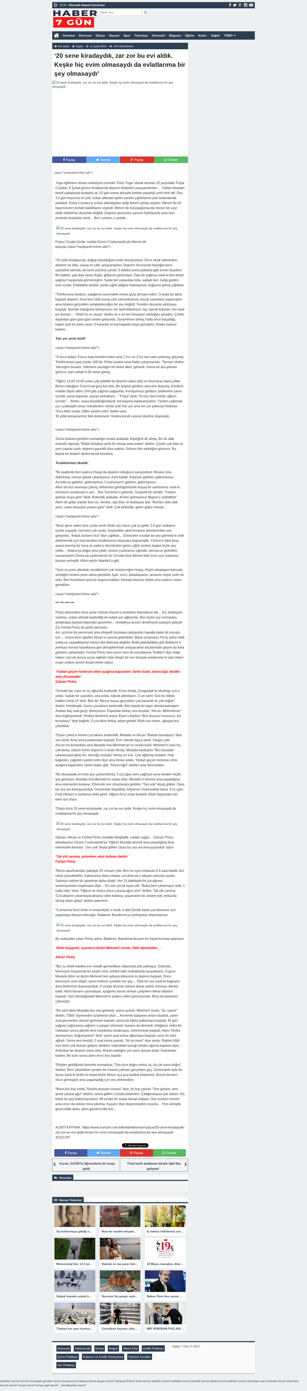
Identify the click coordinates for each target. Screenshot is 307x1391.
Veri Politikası (66, 1365)
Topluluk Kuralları (139, 1356)
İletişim (113, 1348)
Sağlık (215, 35)
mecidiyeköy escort (73, 1385)
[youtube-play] (251, 5)
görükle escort (52, 1381)
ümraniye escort (257, 1381)
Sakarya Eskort (125, 1381)
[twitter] (235, 5)
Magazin (175, 35)
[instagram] (245, 5)
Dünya (100, 35)
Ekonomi (85, 35)
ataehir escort (161, 1381)
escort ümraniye (31, 1381)
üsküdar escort (10, 1381)
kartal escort (218, 1381)
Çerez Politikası (67, 1356)
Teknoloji (141, 35)
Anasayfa (63, 1348)
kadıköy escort (236, 1381)
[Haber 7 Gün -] (75, 18)
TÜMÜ (228, 35)
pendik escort (200, 1381)
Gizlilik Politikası (153, 1348)
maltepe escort (180, 1381)
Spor (127, 35)
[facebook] (230, 5)
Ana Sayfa (63, 46)
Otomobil (158, 35)
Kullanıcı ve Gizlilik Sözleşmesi (103, 1356)
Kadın (202, 35)
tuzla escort (143, 1381)
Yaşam (79, 46)
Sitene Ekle (130, 1348)
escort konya (17, 1385)
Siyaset (114, 35)
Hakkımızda (82, 1348)
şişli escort (51, 1385)
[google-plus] (240, 5)
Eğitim (189, 35)
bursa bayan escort (101, 1381)
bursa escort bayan (75, 1381)
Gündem (69, 35)
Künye (99, 1348)
